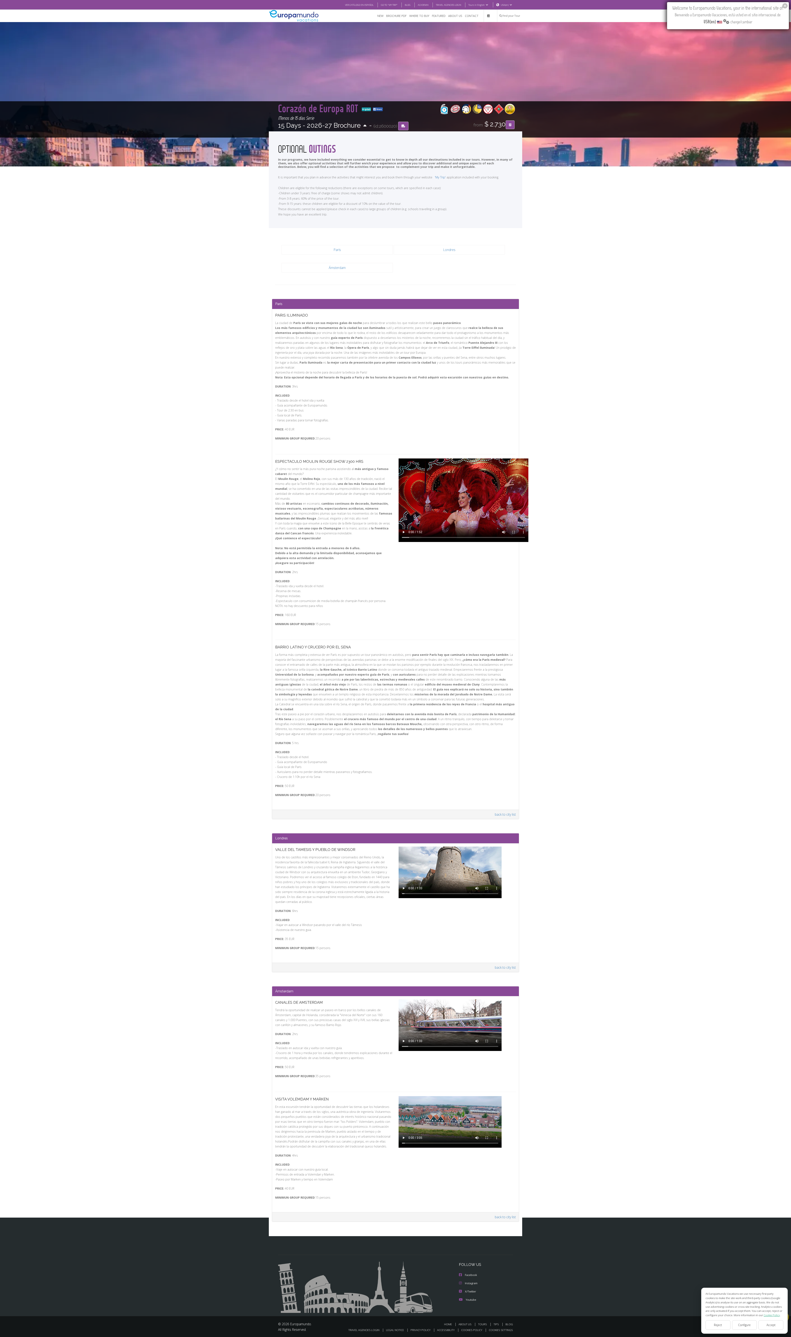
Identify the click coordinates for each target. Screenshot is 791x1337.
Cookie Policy (772, 1315)
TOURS (482, 1324)
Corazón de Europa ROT (319, 108)
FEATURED (439, 16)
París (337, 249)
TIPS (496, 1324)
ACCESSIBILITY (446, 1330)
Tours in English (476, 4)
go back (367, 109)
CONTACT (472, 16)
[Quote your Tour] (510, 124)
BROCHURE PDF (396, 16)
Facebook (471, 1275)
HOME (448, 1324)
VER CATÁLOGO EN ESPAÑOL (359, 4)
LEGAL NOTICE (395, 1330)
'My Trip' (440, 177)
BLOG (408, 4)
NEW (380, 16)
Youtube (471, 1300)
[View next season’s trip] (364, 126)
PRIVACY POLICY (421, 1330)
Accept (771, 1325)
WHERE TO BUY (419, 16)
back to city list (505, 814)
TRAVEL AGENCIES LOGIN (448, 4)
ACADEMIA (423, 4)
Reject (718, 1325)
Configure (744, 1325)
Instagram (471, 1283)
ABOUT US (455, 16)
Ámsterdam (337, 267)
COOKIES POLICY (471, 1330)
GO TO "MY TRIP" (389, 4)
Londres (449, 249)
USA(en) (505, 4)
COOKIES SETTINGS (501, 1330)
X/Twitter (470, 1291)
